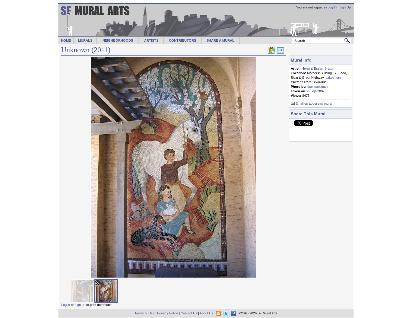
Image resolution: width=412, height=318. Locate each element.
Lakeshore (333, 77)
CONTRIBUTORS (182, 40)
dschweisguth (317, 86)
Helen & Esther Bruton (318, 68)
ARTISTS (151, 40)
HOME (66, 40)
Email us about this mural (314, 103)
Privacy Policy (167, 313)
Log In (332, 7)
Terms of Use (144, 313)
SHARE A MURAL (220, 40)
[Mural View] (280, 53)
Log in (65, 305)
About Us (206, 313)
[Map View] (271, 53)
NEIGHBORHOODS (118, 40)
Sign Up (345, 7)
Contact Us (189, 313)
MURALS (85, 40)
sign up (80, 305)
